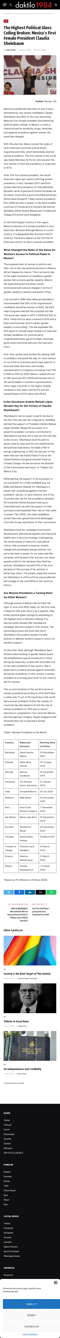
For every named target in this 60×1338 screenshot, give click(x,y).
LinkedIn (8, 1242)
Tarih (6, 1186)
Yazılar (7, 1120)
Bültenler (8, 1148)
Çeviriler (7, 1139)
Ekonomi (8, 1176)
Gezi (6, 1204)
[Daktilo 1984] (34, 4)
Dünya (7, 1181)
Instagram (8, 1233)
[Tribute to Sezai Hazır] (30, 998)
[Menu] (5, 4)
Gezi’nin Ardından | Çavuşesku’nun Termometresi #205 (40, 911)
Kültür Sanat (10, 1190)
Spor (6, 1195)
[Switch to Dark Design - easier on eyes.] (10, 4)
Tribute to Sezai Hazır (16, 1021)
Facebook (8, 1228)
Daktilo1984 (11, 50)
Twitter (7, 1223)
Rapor (6, 1200)
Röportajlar (9, 1134)
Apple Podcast (11, 1247)
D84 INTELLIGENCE (13, 1153)
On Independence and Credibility (22, 1069)
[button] (55, 1282)
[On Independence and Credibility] (30, 1046)
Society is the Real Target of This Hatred (27, 973)
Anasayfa (7, 13)
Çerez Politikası (30, 1334)
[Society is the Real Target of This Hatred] (30, 950)
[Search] (55, 4)
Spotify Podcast (11, 1251)
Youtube (8, 1237)
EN (6, 21)
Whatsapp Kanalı (12, 1256)
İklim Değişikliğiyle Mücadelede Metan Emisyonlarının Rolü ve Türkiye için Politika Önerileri (17, 914)
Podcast (8, 1125)
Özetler (7, 1143)
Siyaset (7, 1172)
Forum (7, 1129)
